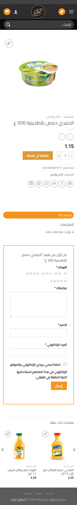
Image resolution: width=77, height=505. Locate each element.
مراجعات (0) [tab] (65, 215)
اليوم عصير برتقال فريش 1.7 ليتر (22, 472)
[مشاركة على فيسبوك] (62, 183)
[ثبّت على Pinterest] (39, 183)
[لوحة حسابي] (16, 11)
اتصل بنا (28, 493)
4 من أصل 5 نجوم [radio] (33, 273)
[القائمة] (71, 11)
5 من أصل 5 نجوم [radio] (59, 281)
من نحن (49, 493)
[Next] (3, 458)
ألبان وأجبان (53, 116)
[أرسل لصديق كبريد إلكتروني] (46, 183)
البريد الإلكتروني (56, 344)
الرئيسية (69, 116)
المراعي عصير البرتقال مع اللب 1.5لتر (58, 472)
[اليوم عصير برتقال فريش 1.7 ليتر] (19, 446)
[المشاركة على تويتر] (54, 183)
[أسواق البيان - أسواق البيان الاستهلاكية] (38, 11)
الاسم (62, 324)
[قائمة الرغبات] (61, 11)
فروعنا (38, 493)
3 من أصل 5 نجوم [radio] (47, 273)
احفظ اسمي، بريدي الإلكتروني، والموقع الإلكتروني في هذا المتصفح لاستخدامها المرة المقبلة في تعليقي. (38, 371)
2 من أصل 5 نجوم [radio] (58, 273)
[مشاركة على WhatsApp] (69, 183)
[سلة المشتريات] (7, 11)
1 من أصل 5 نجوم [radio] (66, 273)
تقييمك (61, 267)
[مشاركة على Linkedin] (31, 183)
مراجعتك (60, 287)
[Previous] (74, 458)
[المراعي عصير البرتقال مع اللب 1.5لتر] (57, 446)
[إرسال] (8, 24)
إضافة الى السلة (38, 156)
